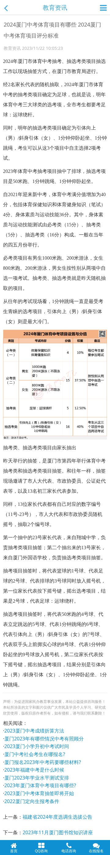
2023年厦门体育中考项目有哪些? (40, 785)
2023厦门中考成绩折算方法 (34, 730)
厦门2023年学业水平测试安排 (36, 777)
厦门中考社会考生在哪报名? (34, 754)
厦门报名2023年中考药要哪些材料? (42, 762)
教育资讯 (55, 7)
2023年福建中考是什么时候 (34, 769)
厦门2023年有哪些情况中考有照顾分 (44, 738)
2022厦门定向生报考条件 (31, 801)
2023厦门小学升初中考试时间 (36, 746)
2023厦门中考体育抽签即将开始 (39, 793)
